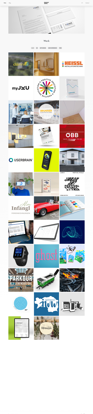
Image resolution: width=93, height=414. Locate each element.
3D (37, 48)
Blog (10, 3)
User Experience (52, 48)
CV (82, 3)
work (5, 3)
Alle (33, 48)
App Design (43, 48)
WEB (60, 48)
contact (87, 3)
